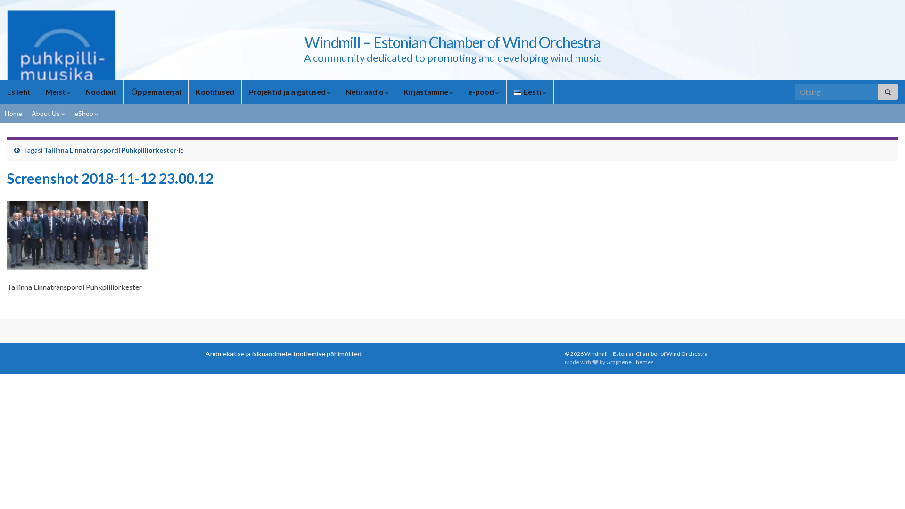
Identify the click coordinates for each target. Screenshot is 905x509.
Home (13, 113)
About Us (46, 113)
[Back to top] (884, 488)
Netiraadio (365, 91)
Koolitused (215, 91)
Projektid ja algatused (288, 91)
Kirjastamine (426, 91)
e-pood (481, 91)
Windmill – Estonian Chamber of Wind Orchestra (452, 42)
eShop (84, 113)
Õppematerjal (156, 91)
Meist (56, 91)
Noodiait (100, 91)
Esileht (19, 91)
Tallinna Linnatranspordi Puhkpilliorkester (110, 150)
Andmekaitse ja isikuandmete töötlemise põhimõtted (284, 354)
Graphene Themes (630, 362)
